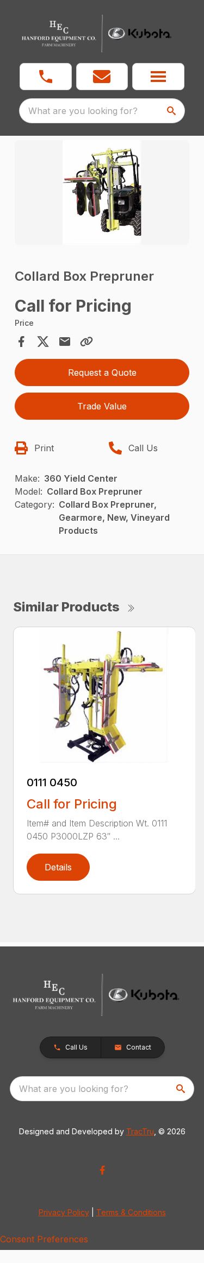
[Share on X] (43, 341)
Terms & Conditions (131, 1212)
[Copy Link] (86, 341)
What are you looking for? (83, 110)
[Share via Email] (64, 341)
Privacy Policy (64, 1212)
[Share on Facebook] (21, 341)
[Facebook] (102, 1170)
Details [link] (58, 867)
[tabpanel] (102, 194)
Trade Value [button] (102, 406)
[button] (46, 76)
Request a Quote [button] (102, 372)
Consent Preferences (44, 1239)
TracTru (140, 1131)
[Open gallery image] (102, 192)
